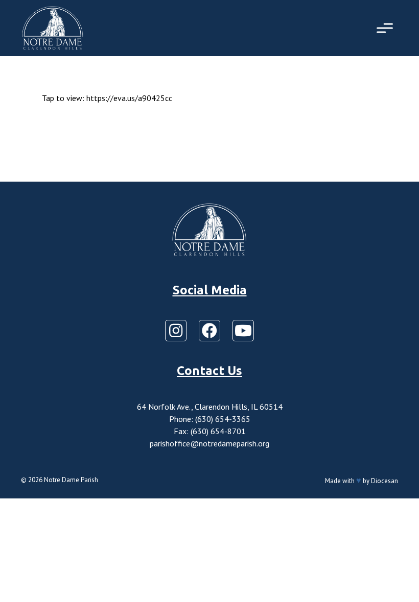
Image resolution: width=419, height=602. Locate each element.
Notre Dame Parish (71, 479)
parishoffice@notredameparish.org (209, 443)
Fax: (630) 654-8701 (210, 431)
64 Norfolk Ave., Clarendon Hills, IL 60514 (210, 407)
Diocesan (384, 480)
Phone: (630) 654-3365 (209, 419)
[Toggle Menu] (385, 28)
